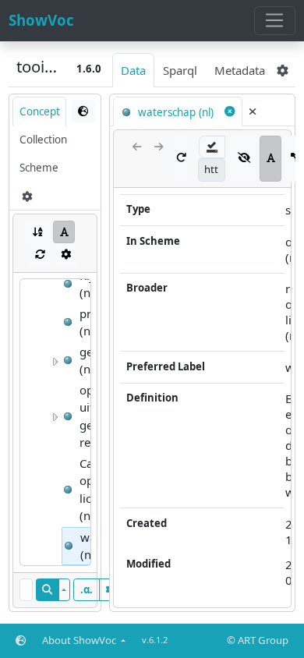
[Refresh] (39, 254)
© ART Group (257, 640)
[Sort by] (37, 232)
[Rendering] (64, 232)
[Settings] (66, 254)
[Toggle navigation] (274, 21)
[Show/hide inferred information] (243, 158)
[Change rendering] (83, 111)
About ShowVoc (80, 640)
